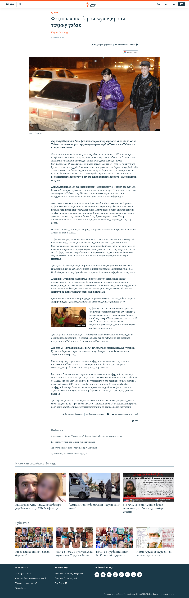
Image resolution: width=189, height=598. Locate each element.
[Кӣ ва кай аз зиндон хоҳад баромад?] (34, 537)
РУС (158, 4)
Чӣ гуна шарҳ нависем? (26, 583)
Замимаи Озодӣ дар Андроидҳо (69, 574)
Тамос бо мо (20, 588)
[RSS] (133, 574)
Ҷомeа (54, 13)
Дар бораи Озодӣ (23, 574)
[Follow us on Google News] (96, 574)
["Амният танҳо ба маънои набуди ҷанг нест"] (94, 487)
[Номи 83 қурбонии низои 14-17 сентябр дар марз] (114, 537)
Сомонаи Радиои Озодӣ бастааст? (30, 578)
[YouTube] (166, 4)
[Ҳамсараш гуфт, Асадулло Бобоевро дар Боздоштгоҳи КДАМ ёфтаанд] (40, 487)
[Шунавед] (174, 4)
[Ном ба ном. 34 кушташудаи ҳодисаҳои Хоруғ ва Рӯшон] (74, 537)
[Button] (102, 44)
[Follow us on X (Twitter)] (121, 574)
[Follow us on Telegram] (127, 574)
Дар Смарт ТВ (61, 583)
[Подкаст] (139, 574)
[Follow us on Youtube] (109, 574)
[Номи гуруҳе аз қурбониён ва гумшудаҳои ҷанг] (155, 537)
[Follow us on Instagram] (115, 574)
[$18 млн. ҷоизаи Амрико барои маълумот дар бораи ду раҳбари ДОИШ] (148, 487)
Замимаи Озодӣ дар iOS (66, 578)
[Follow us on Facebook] (103, 574)
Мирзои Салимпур (59, 32)
